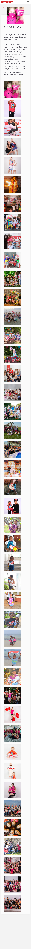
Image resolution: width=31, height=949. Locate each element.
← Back (3, 7)
